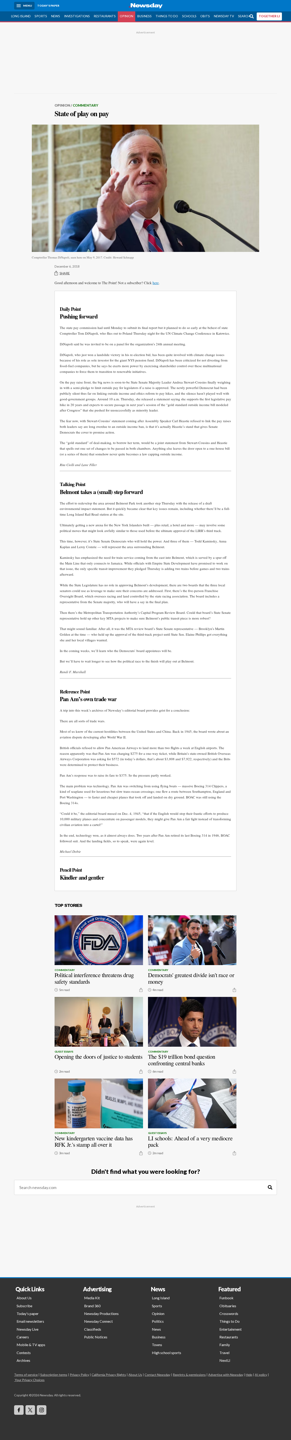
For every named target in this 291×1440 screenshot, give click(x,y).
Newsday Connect (98, 1321)
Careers (23, 1337)
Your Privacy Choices (30, 1380)
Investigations (77, 16)
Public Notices (95, 1337)
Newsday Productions (101, 1313)
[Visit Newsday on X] (30, 1410)
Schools (189, 16)
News (55, 16)
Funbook (226, 1298)
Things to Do (167, 16)
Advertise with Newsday (225, 1375)
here (156, 282)
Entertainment (230, 1329)
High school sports (166, 1352)
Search (244, 16)
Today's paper (28, 1313)
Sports (41, 16)
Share (65, 273)
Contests (24, 1352)
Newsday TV (224, 16)
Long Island (21, 16)
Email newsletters (30, 1321)
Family (224, 1344)
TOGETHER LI (269, 16)
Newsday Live (27, 1329)
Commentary (85, 105)
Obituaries (227, 1306)
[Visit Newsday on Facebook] (19, 1410)
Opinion (126, 16)
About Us (24, 1298)
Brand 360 (92, 1306)
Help (249, 1375)
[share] (141, 989)
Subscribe (24, 1306)
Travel (224, 1352)
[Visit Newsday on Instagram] (41, 1410)
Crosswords (228, 1313)
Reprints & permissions (189, 1375)
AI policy (261, 1375)
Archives (23, 1360)
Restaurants (105, 16)
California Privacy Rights (109, 1375)
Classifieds (92, 1329)
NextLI (224, 1360)
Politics (158, 1321)
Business (144, 16)
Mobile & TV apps (31, 1344)
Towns (157, 1344)
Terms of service (26, 1375)
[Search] (270, 1187)
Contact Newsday (157, 1375)
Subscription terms (53, 1375)
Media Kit (92, 1298)
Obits (205, 16)
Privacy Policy (79, 1375)
